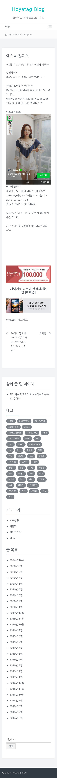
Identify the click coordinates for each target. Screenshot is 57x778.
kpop (27, 438)
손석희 (21, 474)
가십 (19, 450)
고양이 (21, 456)
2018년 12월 (17, 683)
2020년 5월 (16, 583)
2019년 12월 (17, 613)
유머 (22, 479)
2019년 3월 (16, 665)
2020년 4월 (16, 589)
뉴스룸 (41, 456)
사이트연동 (15, 532)
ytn (10, 450)
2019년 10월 (17, 624)
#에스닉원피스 (29, 195)
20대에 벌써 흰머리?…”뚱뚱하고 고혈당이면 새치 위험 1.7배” (19, 342)
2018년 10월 (17, 694)
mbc (10, 444)
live (37, 438)
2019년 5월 (16, 653)
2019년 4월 (16, 659)
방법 (22, 468)
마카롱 (42, 333)
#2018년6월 (13, 195)
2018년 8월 (16, 706)
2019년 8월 (16, 636)
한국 (44, 491)
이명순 (41, 479)
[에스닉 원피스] (28, 149)
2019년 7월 (16, 642)
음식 (31, 479)
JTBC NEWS (14, 438)
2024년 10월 (17, 560)
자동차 (21, 485)
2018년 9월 (16, 700)
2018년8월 (40, 421)
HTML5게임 (32, 433)
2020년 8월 (16, 566)
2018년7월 (24, 421)
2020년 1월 (16, 607)
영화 (41, 474)
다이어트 (12, 462)
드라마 (24, 462)
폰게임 (34, 491)
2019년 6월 (16, 648)
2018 (11, 421)
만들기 (11, 468)
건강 (40, 450)
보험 (31, 468)
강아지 (29, 450)
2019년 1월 (16, 677)
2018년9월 (13, 427)
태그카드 (13, 35)
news (20, 444)
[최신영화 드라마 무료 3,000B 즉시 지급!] (28, 274)
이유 (10, 485)
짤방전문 (12, 491)
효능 (10, 497)
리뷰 (35, 462)
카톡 (23, 491)
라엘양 (45, 64)
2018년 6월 (16, 718)
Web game (34, 444)
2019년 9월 (16, 630)
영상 (31, 474)
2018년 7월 (16, 712)
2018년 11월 (17, 689)
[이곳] (31, 213)
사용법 (13, 526)
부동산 (41, 468)
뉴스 (31, 456)
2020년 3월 (16, 595)
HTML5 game (15, 433)
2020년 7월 (16, 572)
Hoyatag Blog (28, 9)
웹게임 (11, 479)
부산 (10, 474)
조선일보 (33, 485)
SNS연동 (14, 520)
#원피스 (42, 195)
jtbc (45, 433)
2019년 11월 (17, 618)
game (27, 427)
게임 (10, 456)
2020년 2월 (16, 601)
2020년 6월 (16, 578)
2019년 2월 (16, 671)
